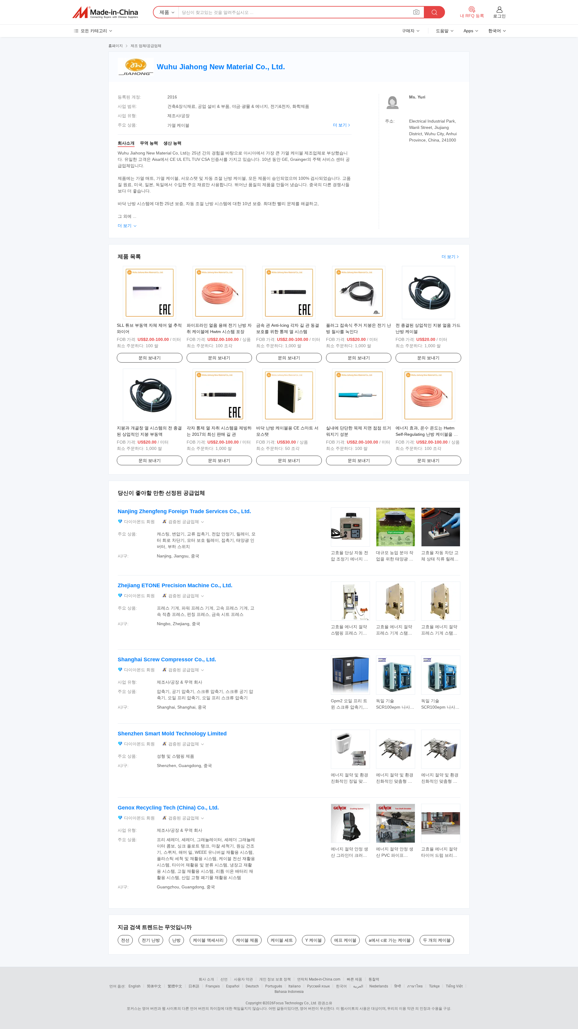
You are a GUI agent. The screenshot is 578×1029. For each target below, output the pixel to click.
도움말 (442, 30)
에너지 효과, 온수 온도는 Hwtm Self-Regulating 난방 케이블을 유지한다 (427, 434)
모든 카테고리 (94, 30)
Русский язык (318, 986)
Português (273, 986)
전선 (125, 940)
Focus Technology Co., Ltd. (295, 1002)
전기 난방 (151, 940)
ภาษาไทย (415, 986)
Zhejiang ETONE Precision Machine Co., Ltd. (175, 585)
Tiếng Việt (454, 986)
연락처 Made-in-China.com (318, 979)
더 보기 (340, 125)
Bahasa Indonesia (289, 991)
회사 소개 (206, 979)
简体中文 (154, 986)
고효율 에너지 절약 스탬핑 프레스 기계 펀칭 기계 (349, 633)
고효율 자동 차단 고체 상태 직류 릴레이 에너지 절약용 (439, 559)
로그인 (499, 16)
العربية (358, 986)
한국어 (341, 986)
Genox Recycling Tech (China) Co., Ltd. (168, 808)
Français (213, 986)
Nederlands (378, 986)
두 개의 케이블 (437, 940)
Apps (468, 30)
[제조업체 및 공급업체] (105, 12)
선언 (224, 979)
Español (232, 986)
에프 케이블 (345, 940)
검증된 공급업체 (186, 521)
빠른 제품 (354, 979)
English (135, 986)
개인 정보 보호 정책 (275, 979)
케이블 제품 (247, 940)
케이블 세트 (282, 940)
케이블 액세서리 (208, 940)
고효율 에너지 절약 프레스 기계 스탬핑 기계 (394, 633)
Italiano (294, 986)
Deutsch (252, 986)
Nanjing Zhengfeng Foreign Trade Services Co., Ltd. (184, 511)
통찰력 (373, 979)
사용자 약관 (243, 979)
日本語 (193, 986)
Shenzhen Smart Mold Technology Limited (172, 734)
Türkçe (434, 986)
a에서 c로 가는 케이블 (390, 940)
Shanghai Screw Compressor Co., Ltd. (167, 659)
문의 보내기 (149, 357)
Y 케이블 (313, 940)
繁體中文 (175, 986)
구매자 (408, 30)
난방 (176, 940)
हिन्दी (397, 986)
